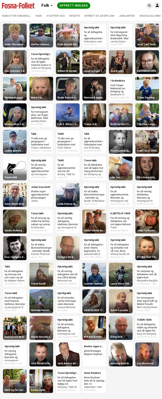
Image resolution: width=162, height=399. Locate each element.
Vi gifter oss (56, 15)
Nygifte (75, 15)
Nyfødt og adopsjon (99, 15)
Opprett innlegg (73, 5)
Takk (38, 15)
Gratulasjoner (150, 15)
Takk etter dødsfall (16, 15)
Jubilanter (127, 15)
